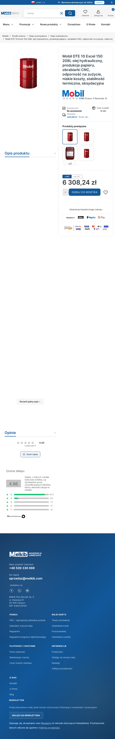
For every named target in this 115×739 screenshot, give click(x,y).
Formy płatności (17, 652)
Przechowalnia (59, 631)
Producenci (57, 652)
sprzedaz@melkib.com (25, 578)
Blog (12, 694)
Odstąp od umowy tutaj (63, 657)
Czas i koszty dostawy (21, 663)
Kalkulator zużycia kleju (21, 625)
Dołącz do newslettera (26, 715)
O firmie (13, 689)
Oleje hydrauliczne (59, 36)
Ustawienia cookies (61, 637)
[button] (70, 13)
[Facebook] (11, 590)
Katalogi (56, 663)
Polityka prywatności (62, 668)
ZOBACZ (99, 2)
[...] (28, 73)
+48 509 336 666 (22, 568)
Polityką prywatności (49, 727)
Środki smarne (18, 36)
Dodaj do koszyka (84, 192)
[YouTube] (27, 590)
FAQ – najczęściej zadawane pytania (27, 620)
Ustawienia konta (60, 625)
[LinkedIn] (19, 590)
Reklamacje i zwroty (19, 657)
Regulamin (15, 631)
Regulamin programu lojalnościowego (28, 637)
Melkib (5, 36)
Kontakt (13, 683)
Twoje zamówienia (61, 620)
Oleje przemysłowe (38, 36)
